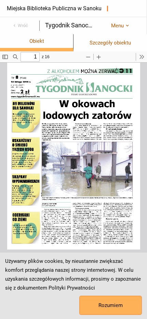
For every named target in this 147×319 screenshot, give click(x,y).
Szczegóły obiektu (110, 43)
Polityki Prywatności (72, 288)
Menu (117, 26)
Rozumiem (110, 305)
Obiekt (36, 41)
